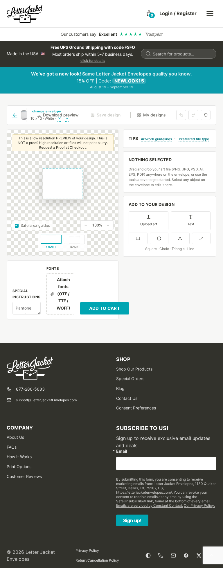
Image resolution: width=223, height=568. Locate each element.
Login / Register (178, 13)
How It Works (19, 456)
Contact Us (126, 398)
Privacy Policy (87, 550)
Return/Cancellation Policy (97, 560)
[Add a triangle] (180, 238)
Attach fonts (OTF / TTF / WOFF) (63, 293)
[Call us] (160, 555)
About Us (15, 437)
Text (190, 224)
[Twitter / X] (199, 555)
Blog (120, 388)
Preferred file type (194, 139)
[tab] (51, 242)
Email (121, 451)
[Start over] (206, 115)
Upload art (148, 224)
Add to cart (104, 308)
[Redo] (193, 115)
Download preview (61, 114)
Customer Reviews (24, 476)
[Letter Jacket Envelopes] (25, 13)
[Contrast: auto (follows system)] (148, 555)
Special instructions (26, 294)
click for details (92, 60)
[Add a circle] (159, 238)
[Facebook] (186, 555)
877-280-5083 (30, 389)
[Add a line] (201, 238)
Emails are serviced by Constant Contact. (149, 505)
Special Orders (130, 378)
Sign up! (132, 520)
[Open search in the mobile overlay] (178, 54)
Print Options (19, 466)
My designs (154, 114)
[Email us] (173, 555)
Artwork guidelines (156, 139)
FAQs (12, 447)
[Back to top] (211, 555)
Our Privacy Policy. (199, 505)
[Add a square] (138, 238)
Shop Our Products (134, 368)
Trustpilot (154, 34)
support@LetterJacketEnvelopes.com (46, 400)
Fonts (52, 268)
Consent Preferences (136, 407)
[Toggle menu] (210, 13)
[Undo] (181, 115)
